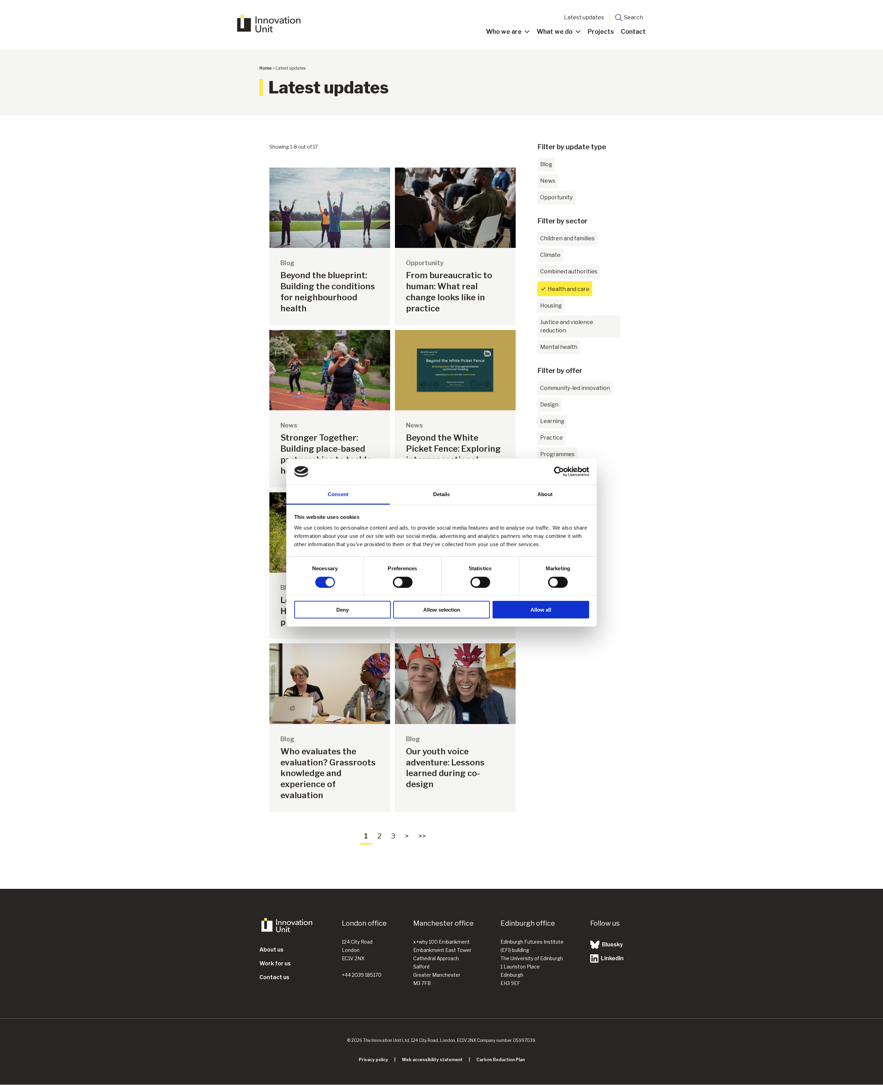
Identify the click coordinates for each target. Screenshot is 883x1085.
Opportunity (556, 197)
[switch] (403, 581)
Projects (601, 31)
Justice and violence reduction (566, 326)
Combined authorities (568, 271)
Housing (551, 305)
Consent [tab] (338, 494)
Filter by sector (562, 221)
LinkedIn (612, 958)
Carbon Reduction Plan (500, 1059)
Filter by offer (559, 370)
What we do (555, 31)
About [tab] (545, 494)
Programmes (557, 454)
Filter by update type (571, 147)
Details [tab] (441, 494)
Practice (551, 437)
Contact (633, 31)
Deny (342, 610)
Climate (550, 255)
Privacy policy (373, 1059)
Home (265, 68)
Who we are (504, 31)
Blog (546, 164)
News (547, 181)
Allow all (540, 610)
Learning (552, 421)
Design (549, 404)
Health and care (568, 289)
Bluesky (612, 944)
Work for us (275, 963)
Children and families (567, 238)
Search (633, 17)
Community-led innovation (575, 388)
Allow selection (441, 610)
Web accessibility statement (432, 1059)
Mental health (558, 347)
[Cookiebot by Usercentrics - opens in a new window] (559, 471)
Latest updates (584, 17)
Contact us (274, 977)
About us (271, 949)
